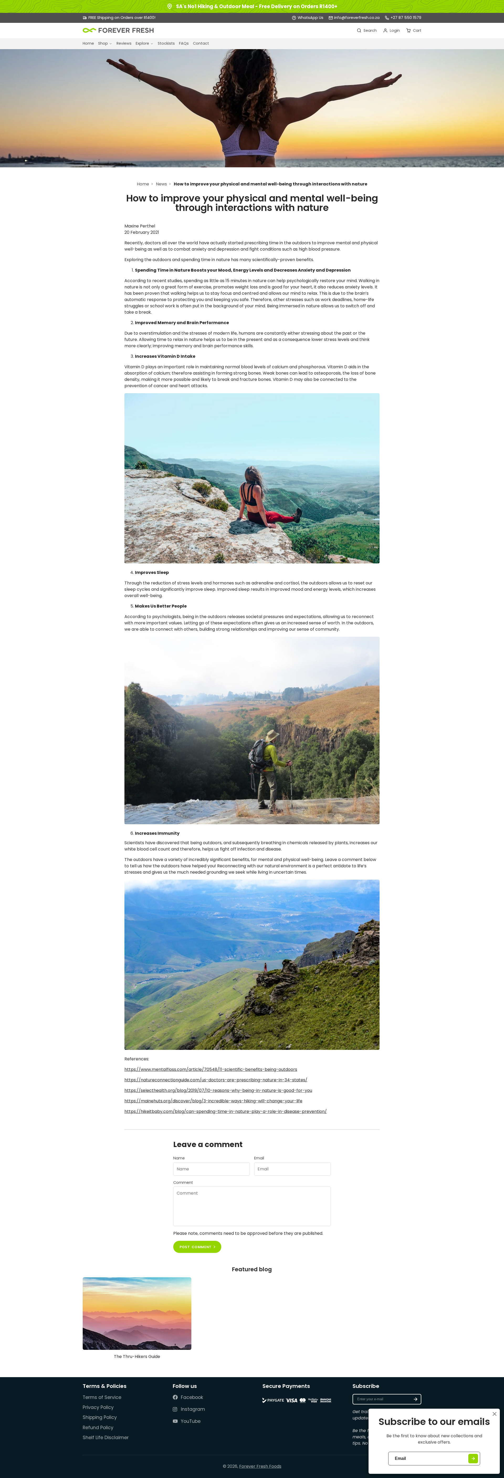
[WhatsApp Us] (307, 18)
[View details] (297, 1398)
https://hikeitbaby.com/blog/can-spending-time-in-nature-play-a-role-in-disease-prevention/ (225, 1111)
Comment (183, 1182)
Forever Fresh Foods (260, 1466)
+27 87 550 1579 (406, 17)
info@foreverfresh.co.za (357, 17)
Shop (103, 43)
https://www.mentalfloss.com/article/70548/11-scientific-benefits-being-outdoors (210, 1069)
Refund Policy (98, 1427)
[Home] (118, 30)
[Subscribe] (415, 1399)
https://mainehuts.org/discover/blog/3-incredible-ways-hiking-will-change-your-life (213, 1101)
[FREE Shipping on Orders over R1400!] (119, 18)
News (161, 184)
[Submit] (473, 1459)
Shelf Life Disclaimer (106, 1437)
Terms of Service (102, 1397)
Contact (201, 43)
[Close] (494, 1414)
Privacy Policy (98, 1407)
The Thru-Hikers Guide (137, 1320)
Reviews (124, 43)
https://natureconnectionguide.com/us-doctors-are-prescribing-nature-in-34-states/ (215, 1080)
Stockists (166, 43)
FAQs (184, 43)
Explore (142, 43)
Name (179, 1158)
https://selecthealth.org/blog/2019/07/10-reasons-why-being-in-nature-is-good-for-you (218, 1090)
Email (259, 1158)
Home (88, 43)
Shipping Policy (100, 1417)
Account (391, 30)
